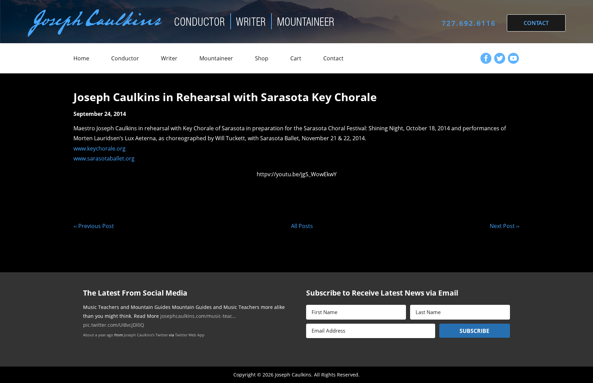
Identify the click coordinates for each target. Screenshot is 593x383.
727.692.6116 (469, 23)
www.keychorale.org (99, 148)
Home (81, 58)
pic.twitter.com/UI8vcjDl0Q (113, 325)
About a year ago (98, 334)
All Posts (302, 226)
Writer (169, 58)
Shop (261, 58)
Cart (295, 58)
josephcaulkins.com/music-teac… (198, 316)
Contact (333, 58)
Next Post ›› (505, 226)
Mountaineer (216, 58)
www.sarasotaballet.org (104, 158)
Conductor (125, 58)
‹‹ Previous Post (93, 226)
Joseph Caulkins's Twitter (146, 334)
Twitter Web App (190, 334)
